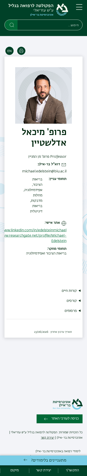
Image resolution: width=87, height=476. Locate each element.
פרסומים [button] (70, 311)
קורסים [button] (71, 301)
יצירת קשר (47, 437)
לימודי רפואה (72, 451)
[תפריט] (79, 9)
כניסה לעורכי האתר (65, 418)
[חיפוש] (11, 25)
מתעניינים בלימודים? (48, 460)
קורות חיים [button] (69, 291)
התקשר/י (72, 470)
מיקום (14, 470)
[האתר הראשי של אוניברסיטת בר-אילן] (68, 408)
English (9, 51)
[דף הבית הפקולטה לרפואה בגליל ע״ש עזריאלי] (36, 11)
